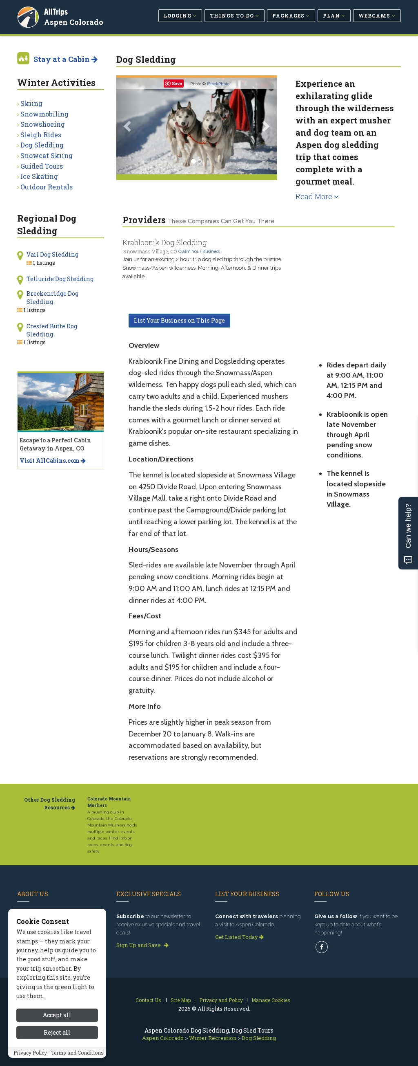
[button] (128, 126)
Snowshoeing (42, 124)
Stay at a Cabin (62, 59)
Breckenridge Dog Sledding (52, 298)
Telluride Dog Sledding (60, 279)
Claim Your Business (199, 251)
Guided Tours (41, 166)
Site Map (181, 1000)
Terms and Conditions (77, 1052)
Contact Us (148, 1000)
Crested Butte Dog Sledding (52, 330)
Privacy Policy (30, 1052)
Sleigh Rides (40, 134)
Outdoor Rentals (46, 186)
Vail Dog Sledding (52, 254)
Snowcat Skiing (46, 155)
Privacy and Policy (221, 1000)
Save (177, 83)
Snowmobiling (44, 114)
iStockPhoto (218, 83)
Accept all (57, 1015)
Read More (315, 196)
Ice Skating (39, 176)
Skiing (31, 103)
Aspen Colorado (73, 22)
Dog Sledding (42, 145)
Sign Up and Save (139, 945)
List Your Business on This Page (179, 320)
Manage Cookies (270, 1000)
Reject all (57, 1032)
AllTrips (56, 11)
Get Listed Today (237, 937)
